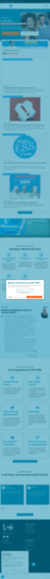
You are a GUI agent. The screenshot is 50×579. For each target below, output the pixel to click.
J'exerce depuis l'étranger (24, 292)
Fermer (10, 297)
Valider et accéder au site (35, 297)
